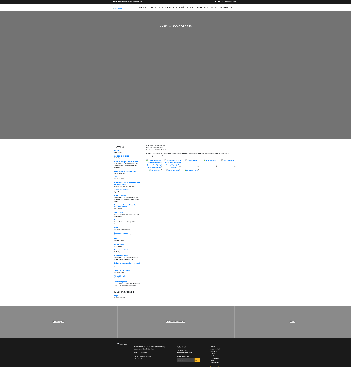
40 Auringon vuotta (121, 255)
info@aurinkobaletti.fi (185, 352)
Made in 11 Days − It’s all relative (126, 162)
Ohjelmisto (169, 7)
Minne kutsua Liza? (121, 250)
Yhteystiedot (224, 7)
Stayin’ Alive (118, 212)
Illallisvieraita (119, 244)
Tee (115, 177)
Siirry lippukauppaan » (231, 1)
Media (213, 7)
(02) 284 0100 (182, 350)
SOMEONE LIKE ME (121, 156)
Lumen (116, 150)
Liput (192, 7)
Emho (116, 239)
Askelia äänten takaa (121, 190)
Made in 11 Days (120, 195)
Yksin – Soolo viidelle (122, 270)
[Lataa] (161, 166)
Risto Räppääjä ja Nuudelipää (125, 171)
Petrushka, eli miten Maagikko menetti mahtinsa (125, 206)
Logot (116, 296)
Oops (116, 227)
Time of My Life (120, 276)
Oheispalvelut (203, 7)
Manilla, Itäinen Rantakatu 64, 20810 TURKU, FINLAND (128, 1)
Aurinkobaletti (154, 7)
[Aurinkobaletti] (119, 7)
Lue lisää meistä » (149, 349)
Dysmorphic (118, 220)
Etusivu (141, 7)
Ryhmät (182, 7)
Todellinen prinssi (120, 282)
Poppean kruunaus (121, 233)
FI (233, 7)
